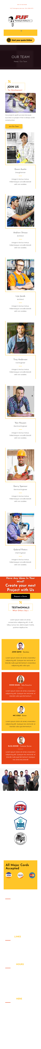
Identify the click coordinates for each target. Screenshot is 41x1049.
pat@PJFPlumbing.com (18, 1020)
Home (16, 61)
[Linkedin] (28, 148)
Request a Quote (20, 596)
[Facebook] (18, 148)
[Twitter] (13, 148)
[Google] (23, 148)
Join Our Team (14, 126)
